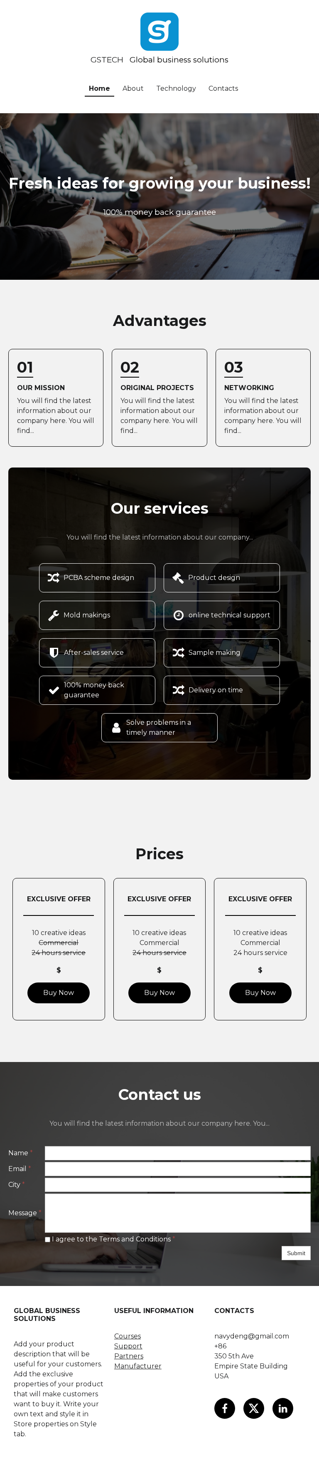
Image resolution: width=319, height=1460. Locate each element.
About (133, 88)
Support (128, 1346)
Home (99, 88)
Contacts (223, 88)
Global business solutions (179, 60)
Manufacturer (138, 1366)
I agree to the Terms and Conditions (112, 1239)
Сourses (127, 1336)
